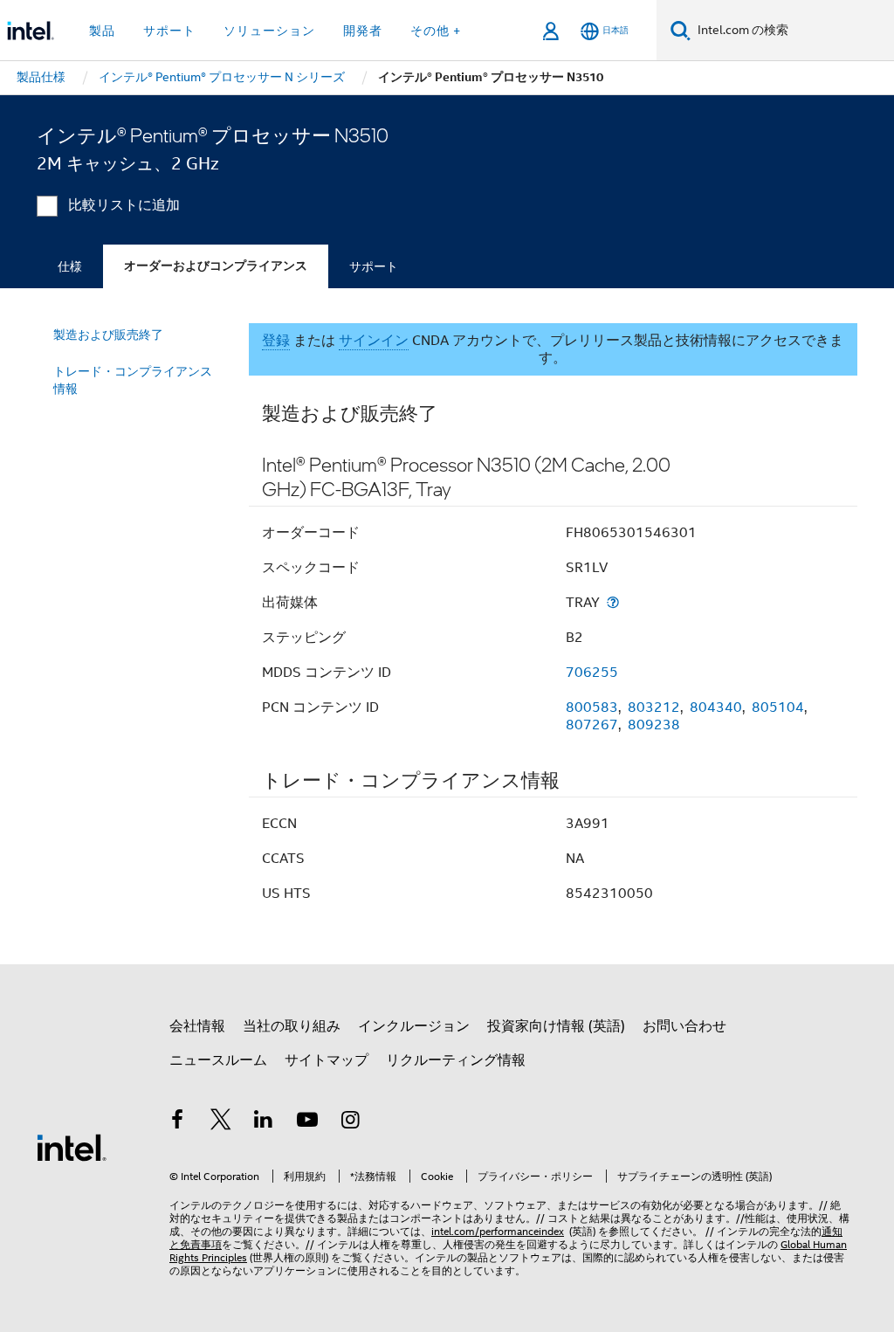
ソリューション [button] (269, 30)
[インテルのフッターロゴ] (72, 1147)
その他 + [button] (435, 30)
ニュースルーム (218, 1060)
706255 (592, 672)
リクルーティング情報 (456, 1060)
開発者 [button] (362, 30)
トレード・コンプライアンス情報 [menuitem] (132, 380)
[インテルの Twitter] (221, 1122)
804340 (716, 707)
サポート (373, 266)
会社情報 (197, 1026)
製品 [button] (102, 30)
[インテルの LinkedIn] (264, 1122)
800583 (592, 707)
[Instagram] (350, 1122)
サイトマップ (326, 1060)
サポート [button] (169, 30)
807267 (592, 725)
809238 (654, 725)
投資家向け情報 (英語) (556, 1026)
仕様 (70, 266)
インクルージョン (414, 1026)
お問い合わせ (684, 1026)
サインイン (374, 340)
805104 (778, 707)
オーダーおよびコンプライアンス (215, 266)
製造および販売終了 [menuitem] (108, 334)
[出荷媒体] (612, 602)
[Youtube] (307, 1122)
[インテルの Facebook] (177, 1122)
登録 (276, 340)
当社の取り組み (291, 1026)
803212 (654, 707)
